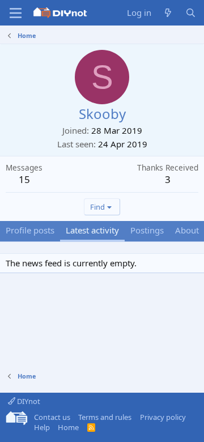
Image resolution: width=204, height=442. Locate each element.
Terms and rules (104, 417)
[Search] (191, 12)
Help (42, 427)
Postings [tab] (147, 230)
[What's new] (168, 12)
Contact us (52, 417)
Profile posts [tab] (30, 230)
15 (24, 179)
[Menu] (15, 13)
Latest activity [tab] (92, 230)
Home (68, 427)
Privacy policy (163, 417)
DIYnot (27, 401)
